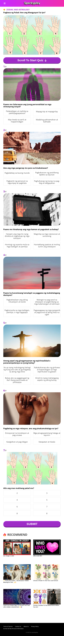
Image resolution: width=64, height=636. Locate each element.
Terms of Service (8, 626)
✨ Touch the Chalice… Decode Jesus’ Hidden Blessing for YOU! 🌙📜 (16, 581)
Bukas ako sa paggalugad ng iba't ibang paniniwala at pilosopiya (17, 380)
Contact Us (18, 626)
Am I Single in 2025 (8, 556)
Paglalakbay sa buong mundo (17, 173)
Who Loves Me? (37, 556)
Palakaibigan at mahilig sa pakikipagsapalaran (17, 112)
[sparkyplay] (32, 3)
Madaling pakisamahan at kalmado (47, 121)
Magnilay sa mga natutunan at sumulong (47, 235)
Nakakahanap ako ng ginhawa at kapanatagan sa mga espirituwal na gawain (47, 369)
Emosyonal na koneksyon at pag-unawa (17, 434)
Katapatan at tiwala (47, 442)
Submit (32, 523)
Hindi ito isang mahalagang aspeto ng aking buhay (47, 379)
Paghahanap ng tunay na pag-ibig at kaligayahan (47, 182)
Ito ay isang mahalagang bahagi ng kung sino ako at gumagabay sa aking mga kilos (17, 369)
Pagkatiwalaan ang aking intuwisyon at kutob (17, 301)
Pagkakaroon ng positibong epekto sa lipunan (47, 174)
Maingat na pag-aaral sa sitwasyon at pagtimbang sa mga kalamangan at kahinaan (47, 302)
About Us (26, 626)
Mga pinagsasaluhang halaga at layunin (46, 434)
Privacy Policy (35, 626)
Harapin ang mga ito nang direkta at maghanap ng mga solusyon (17, 236)
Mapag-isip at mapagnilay (47, 111)
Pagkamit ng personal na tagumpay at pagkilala (17, 182)
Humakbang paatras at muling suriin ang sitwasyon (47, 245)
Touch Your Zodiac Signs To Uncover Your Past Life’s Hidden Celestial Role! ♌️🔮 (16, 606)
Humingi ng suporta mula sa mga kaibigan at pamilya (17, 245)
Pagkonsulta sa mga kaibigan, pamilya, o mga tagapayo (17, 311)
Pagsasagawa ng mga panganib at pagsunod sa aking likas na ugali (47, 312)
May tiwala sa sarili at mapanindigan (17, 121)
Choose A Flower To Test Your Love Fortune (45, 580)
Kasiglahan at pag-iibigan (17, 442)
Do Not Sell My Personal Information (13, 628)
